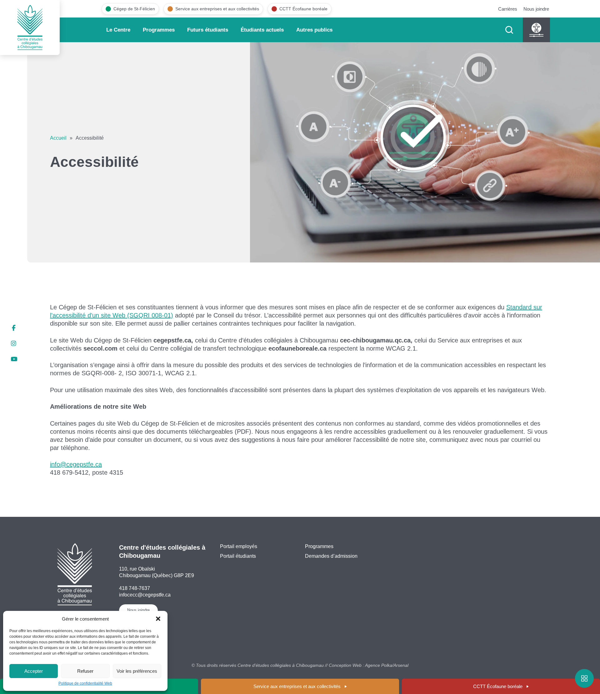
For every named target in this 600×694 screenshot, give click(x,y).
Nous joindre (536, 9)
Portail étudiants (238, 556)
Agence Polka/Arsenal (386, 665)
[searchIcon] (509, 29)
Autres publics (314, 30)
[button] (158, 619)
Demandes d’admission (331, 556)
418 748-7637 (134, 588)
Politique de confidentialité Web (85, 683)
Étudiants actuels (262, 30)
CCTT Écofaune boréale (497, 686)
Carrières (507, 9)
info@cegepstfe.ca (76, 464)
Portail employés (238, 546)
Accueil (58, 138)
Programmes (159, 30)
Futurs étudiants (207, 30)
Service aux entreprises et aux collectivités (297, 686)
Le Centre (118, 30)
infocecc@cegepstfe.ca (145, 594)
